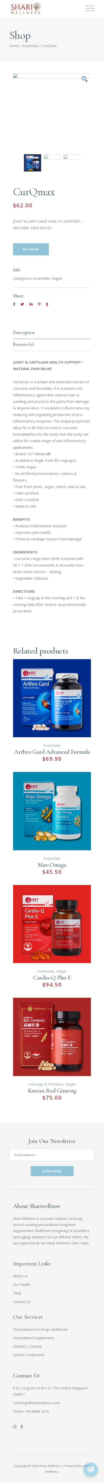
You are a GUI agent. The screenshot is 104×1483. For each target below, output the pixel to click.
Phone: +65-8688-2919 (31, 1411)
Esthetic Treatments (29, 1355)
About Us (20, 1276)
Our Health (21, 1284)
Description (24, 332)
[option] (52, 112)
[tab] (52, 333)
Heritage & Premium (46, 1084)
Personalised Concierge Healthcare (40, 1329)
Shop (17, 1293)
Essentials (41, 278)
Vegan (57, 278)
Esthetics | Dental (27, 1346)
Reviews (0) (23, 344)
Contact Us (21, 1301)
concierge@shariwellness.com (36, 1403)
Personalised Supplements (33, 1338)
